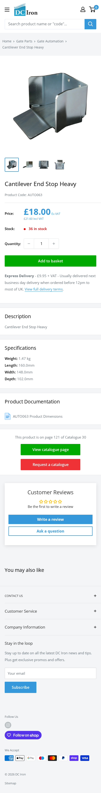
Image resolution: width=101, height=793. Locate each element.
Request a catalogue (51, 464)
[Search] (90, 24)
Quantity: (13, 243)
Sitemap (10, 783)
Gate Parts (24, 41)
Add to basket (50, 261)
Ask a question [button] (50, 531)
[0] (92, 9)
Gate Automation (50, 41)
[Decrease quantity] (29, 244)
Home (7, 41)
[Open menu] (7, 9)
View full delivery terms (44, 289)
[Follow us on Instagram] (8, 725)
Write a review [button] (50, 519)
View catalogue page (50, 449)
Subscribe (20, 687)
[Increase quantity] (54, 244)
